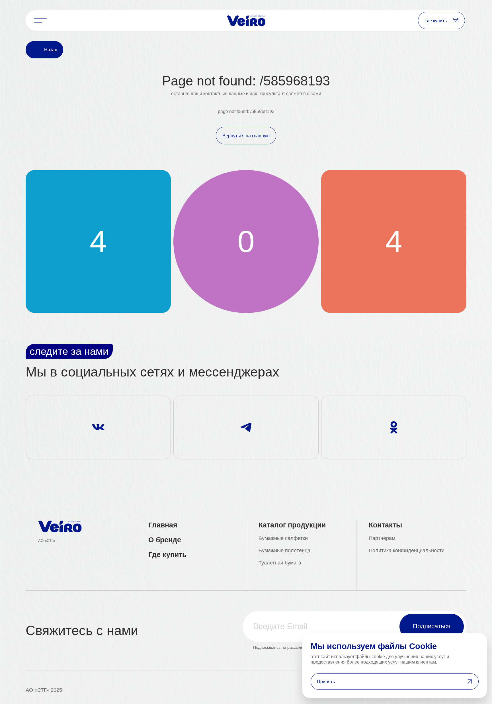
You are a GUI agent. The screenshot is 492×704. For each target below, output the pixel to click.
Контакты (385, 525)
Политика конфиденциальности (406, 550)
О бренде (164, 540)
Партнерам (382, 538)
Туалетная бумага (280, 563)
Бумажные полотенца (284, 550)
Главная (162, 525)
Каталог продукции (292, 525)
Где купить (167, 554)
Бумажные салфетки (283, 538)
